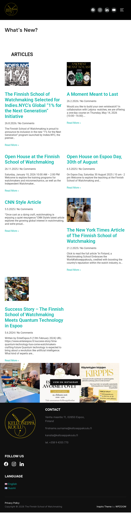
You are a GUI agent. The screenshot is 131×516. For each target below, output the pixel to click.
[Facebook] (93, 10)
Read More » (12, 145)
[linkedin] (22, 463)
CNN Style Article (23, 202)
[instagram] (14, 463)
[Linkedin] (107, 10)
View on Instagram (65, 382)
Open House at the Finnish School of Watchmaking (32, 159)
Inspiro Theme (104, 506)
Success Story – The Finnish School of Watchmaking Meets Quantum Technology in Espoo (34, 317)
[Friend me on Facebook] (6, 463)
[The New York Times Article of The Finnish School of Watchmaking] (79, 220)
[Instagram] (100, 10)
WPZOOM (121, 506)
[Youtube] (113, 10)
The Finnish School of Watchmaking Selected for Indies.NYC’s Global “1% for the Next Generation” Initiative (33, 105)
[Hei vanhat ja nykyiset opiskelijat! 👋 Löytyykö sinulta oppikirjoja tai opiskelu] (99, 382)
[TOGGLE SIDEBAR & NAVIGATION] (123, 9)
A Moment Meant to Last (92, 94)
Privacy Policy (12, 502)
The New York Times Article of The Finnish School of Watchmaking (96, 235)
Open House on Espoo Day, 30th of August (94, 159)
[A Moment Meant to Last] (79, 85)
